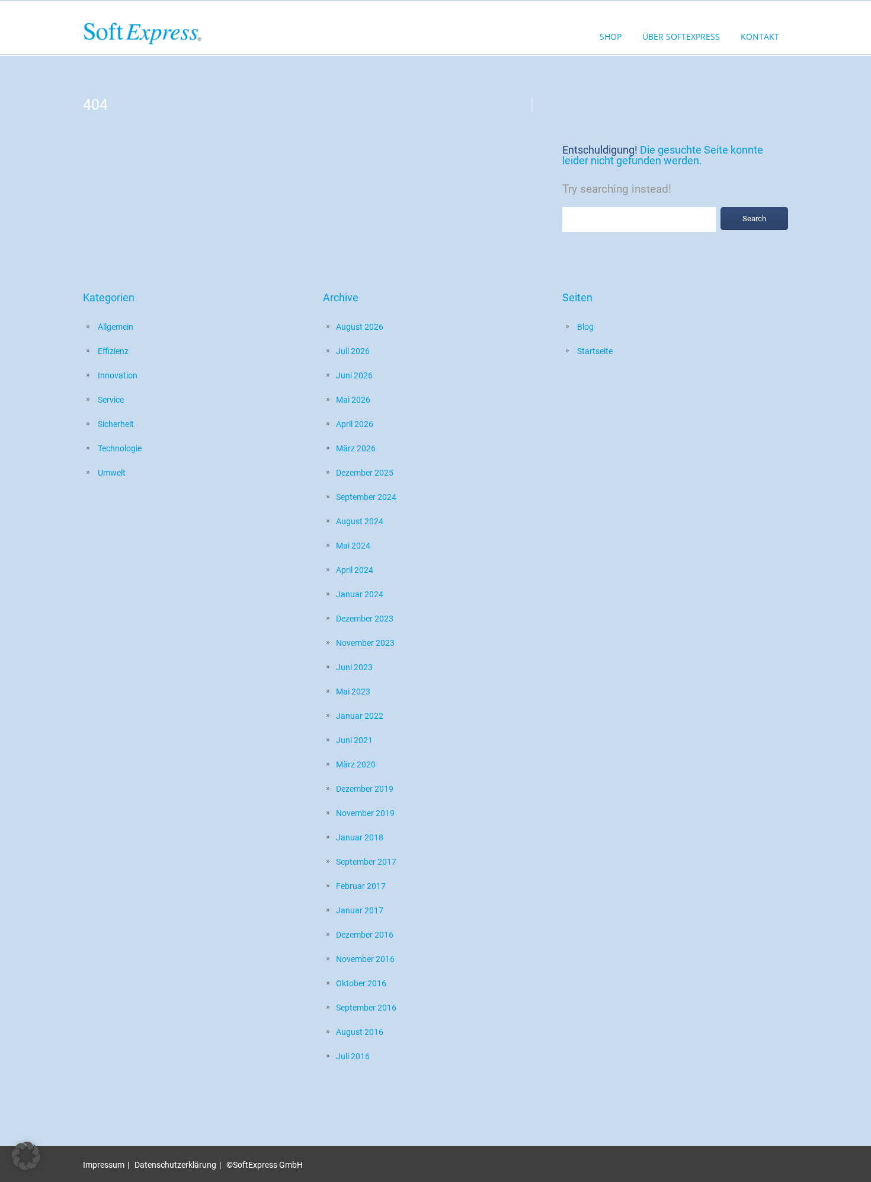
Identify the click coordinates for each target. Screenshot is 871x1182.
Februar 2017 (361, 886)
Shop (611, 36)
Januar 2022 (359, 716)
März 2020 (356, 764)
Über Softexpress (681, 36)
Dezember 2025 (364, 472)
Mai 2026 (353, 399)
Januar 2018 (359, 837)
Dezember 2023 (364, 618)
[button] (26, 1156)
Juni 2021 (354, 740)
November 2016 (365, 959)
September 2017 (366, 861)
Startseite (595, 351)
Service (111, 399)
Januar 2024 (359, 594)
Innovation (117, 375)
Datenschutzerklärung (175, 1165)
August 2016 (359, 1032)
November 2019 (365, 813)
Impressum (103, 1165)
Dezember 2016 (364, 934)
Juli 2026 (353, 351)
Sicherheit (116, 424)
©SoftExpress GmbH (264, 1165)
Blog (585, 327)
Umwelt (112, 472)
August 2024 (359, 521)
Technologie (120, 448)
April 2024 (354, 570)
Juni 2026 (354, 375)
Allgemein (115, 327)
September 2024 (366, 497)
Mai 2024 (353, 545)
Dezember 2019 (364, 789)
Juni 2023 (354, 667)
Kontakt (760, 36)
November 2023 (365, 643)
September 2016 (366, 1007)
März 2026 (356, 448)
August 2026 (359, 327)
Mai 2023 (353, 691)
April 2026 (354, 424)
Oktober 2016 (361, 983)
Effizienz (113, 351)
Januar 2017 (359, 910)
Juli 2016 (353, 1056)
